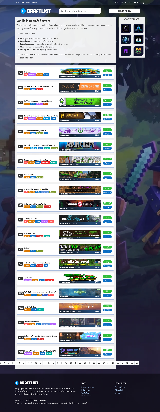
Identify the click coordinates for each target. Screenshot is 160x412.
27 (104, 363)
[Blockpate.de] (138, 28)
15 (49, 363)
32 (127, 363)
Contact (117, 393)
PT (91, 395)
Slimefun (44, 221)
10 (28, 363)
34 (137, 363)
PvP (25, 74)
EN (82, 395)
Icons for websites (87, 387)
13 (40, 363)
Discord (128, 2)
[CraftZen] (126, 28)
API (116, 2)
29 (113, 363)
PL (85, 395)
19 (66, 363)
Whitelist (47, 207)
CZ (89, 395)
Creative (47, 148)
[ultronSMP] (138, 51)
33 (132, 363)
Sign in (137, 2)
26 (99, 363)
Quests (45, 295)
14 (44, 363)
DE (87, 395)
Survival (39, 74)
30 (118, 363)
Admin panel (124, 11)
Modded (39, 104)
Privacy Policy (119, 390)
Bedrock (47, 236)
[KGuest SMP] (126, 39)
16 (53, 363)
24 (89, 363)
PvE (46, 133)
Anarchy (39, 89)
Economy (40, 133)
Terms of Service (120, 387)
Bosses (51, 221)
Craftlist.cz (85, 393)
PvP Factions (45, 162)
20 (71, 363)
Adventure (45, 192)
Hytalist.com (85, 390)
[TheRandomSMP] (138, 39)
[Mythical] (126, 51)
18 (62, 363)
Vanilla (46, 74)
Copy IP (79, 76)
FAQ (121, 2)
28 (108, 363)
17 (57, 363)
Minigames (32, 74)
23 (85, 363)
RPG (39, 295)
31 (122, 363)
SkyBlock (46, 118)
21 (75, 363)
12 (36, 363)
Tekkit (45, 104)
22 (80, 363)
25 (94, 363)
